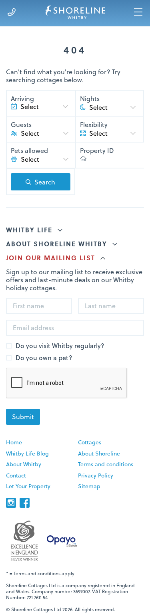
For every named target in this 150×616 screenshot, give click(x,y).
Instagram (11, 503)
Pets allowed (29, 150)
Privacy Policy (95, 475)
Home (14, 442)
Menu (138, 12)
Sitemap (89, 486)
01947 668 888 (11, 12)
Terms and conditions (105, 464)
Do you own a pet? (44, 358)
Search (44, 181)
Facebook (25, 503)
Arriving (22, 99)
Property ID (97, 150)
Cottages (89, 442)
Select (30, 133)
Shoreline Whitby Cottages (75, 12)
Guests (21, 125)
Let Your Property (28, 486)
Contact (16, 475)
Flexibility (94, 125)
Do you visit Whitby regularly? (60, 346)
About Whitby (23, 464)
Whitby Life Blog (27, 453)
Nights (90, 99)
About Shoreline (99, 453)
